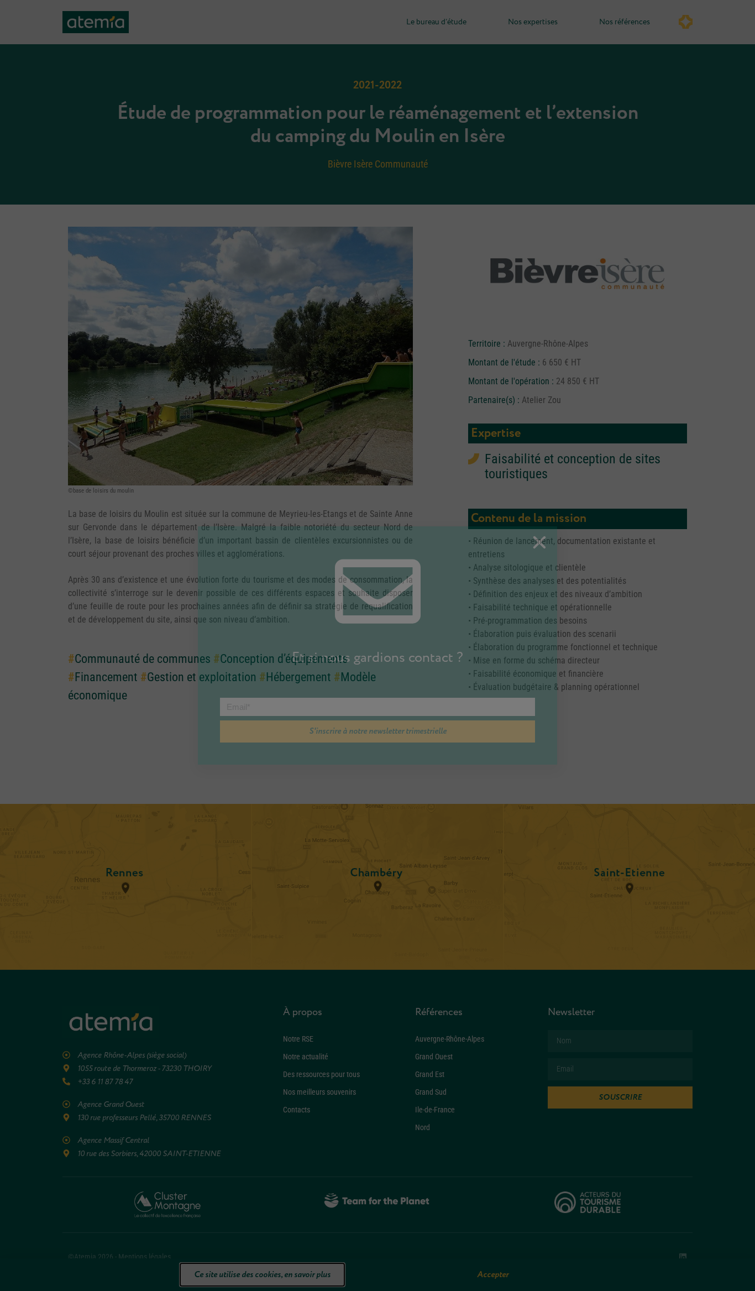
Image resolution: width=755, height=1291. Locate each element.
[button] (539, 542)
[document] (377, 645)
